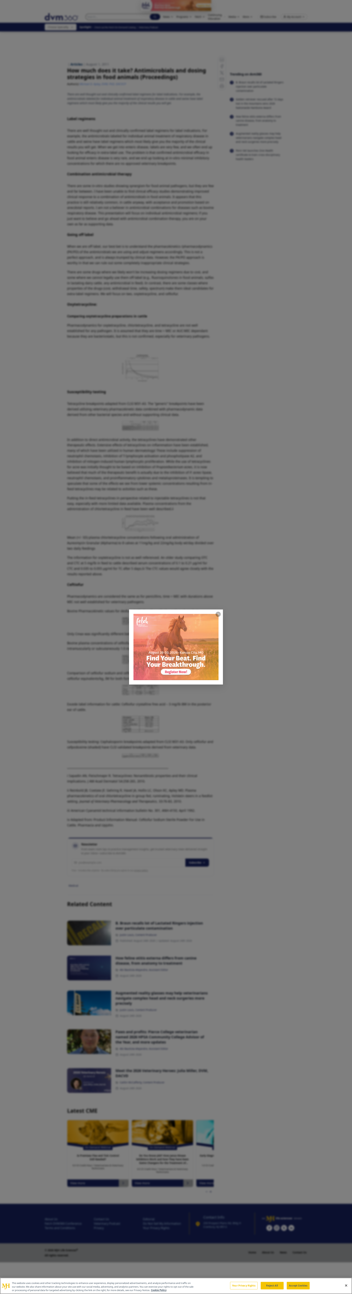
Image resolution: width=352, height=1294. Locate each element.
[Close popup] (218, 614)
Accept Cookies (298, 1285)
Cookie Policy (158, 1290)
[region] (176, 1286)
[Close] (346, 1285)
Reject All (272, 1285)
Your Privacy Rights (243, 1285)
